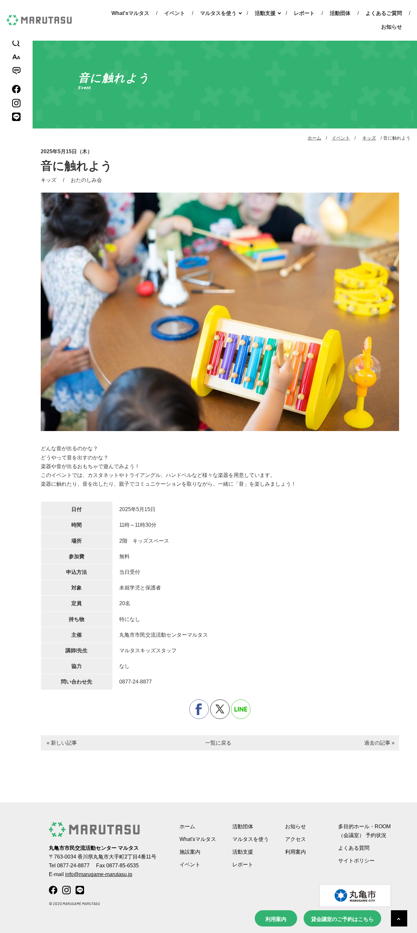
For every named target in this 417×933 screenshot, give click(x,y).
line (241, 709)
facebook (199, 709)
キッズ (369, 138)
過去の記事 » (379, 743)
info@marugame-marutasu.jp (98, 874)
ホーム (314, 138)
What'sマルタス (130, 13)
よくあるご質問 (384, 13)
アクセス (295, 839)
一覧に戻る (218, 743)
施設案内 (190, 852)
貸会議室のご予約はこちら (342, 919)
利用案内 (276, 919)
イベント (174, 13)
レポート (304, 13)
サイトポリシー (356, 860)
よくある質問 (353, 848)
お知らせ (391, 27)
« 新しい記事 (62, 743)
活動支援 (265, 13)
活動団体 (340, 13)
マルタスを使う (218, 13)
